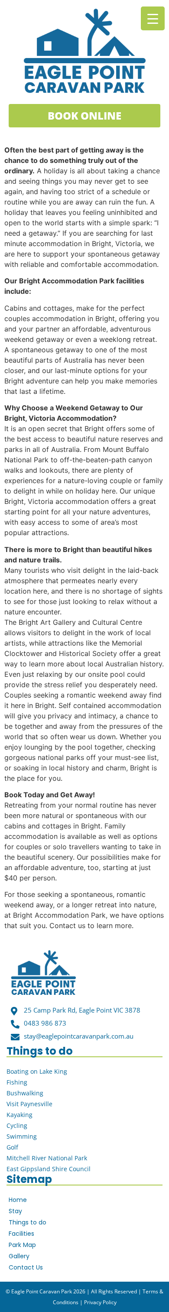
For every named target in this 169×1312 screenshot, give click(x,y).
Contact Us (26, 1267)
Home (18, 1199)
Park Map (22, 1245)
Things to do (27, 1222)
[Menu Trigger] (153, 18)
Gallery (19, 1256)
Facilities (21, 1233)
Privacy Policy (100, 1302)
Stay (15, 1211)
